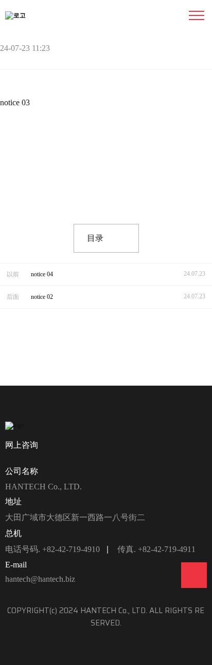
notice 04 (42, 274)
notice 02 (42, 296)
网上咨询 (21, 445)
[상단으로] (194, 575)
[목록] (202, 50)
